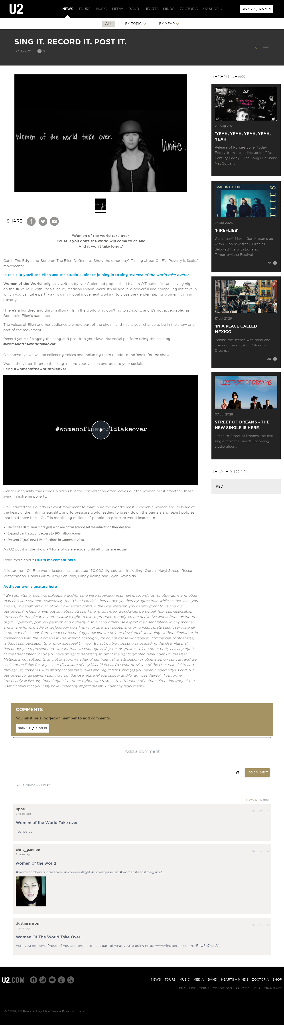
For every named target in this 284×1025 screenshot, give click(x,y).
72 (269, 263)
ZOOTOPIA (260, 979)
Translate (273, 988)
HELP (256, 988)
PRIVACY (242, 988)
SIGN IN (266, 10)
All (108, 24)
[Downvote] (268, 810)
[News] (265, 47)
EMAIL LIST (187, 988)
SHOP (277, 979)
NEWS (156, 979)
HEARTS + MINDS (234, 979)
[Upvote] (260, 810)
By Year (167, 24)
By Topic (133, 24)
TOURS (170, 979)
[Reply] (254, 810)
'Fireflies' (226, 231)
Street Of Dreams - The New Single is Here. (242, 425)
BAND (212, 979)
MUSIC (184, 979)
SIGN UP (249, 10)
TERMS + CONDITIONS (215, 988)
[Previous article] (257, 47)
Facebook (31, 221)
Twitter (43, 221)
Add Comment (257, 772)
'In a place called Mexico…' (236, 329)
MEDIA (198, 979)
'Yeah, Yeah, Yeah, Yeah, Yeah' (243, 136)
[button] (213, 9)
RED (219, 486)
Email (54, 221)
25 (269, 359)
